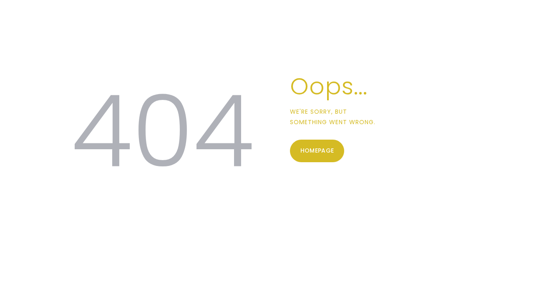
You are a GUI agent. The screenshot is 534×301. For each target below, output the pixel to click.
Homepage (317, 150)
